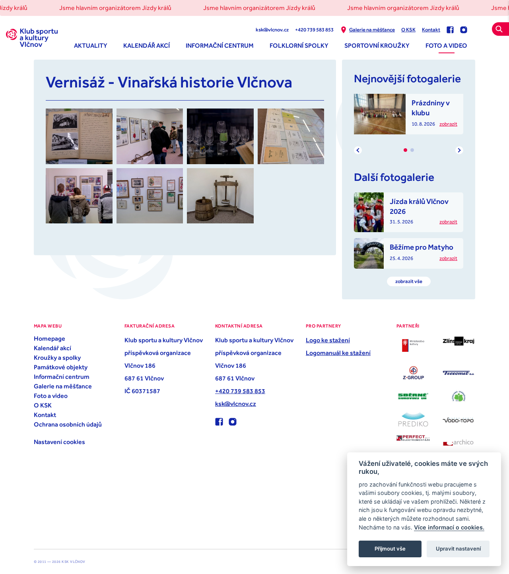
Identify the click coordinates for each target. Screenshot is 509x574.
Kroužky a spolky (57, 357)
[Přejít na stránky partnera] (413, 345)
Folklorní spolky (299, 45)
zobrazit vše (408, 281)
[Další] (459, 150)
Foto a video (446, 45)
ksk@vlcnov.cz (272, 30)
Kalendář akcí (146, 45)
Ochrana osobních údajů (68, 424)
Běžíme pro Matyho (421, 246)
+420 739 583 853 (314, 30)
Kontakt (431, 30)
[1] (405, 150)
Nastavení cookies (59, 441)
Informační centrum (220, 45)
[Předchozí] (358, 150)
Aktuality (90, 45)
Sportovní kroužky (377, 45)
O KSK (408, 30)
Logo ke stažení (328, 339)
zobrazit (448, 124)
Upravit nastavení (458, 548)
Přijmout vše (390, 548)
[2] (412, 150)
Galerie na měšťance (372, 30)
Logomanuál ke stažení (338, 352)
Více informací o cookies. (449, 527)
